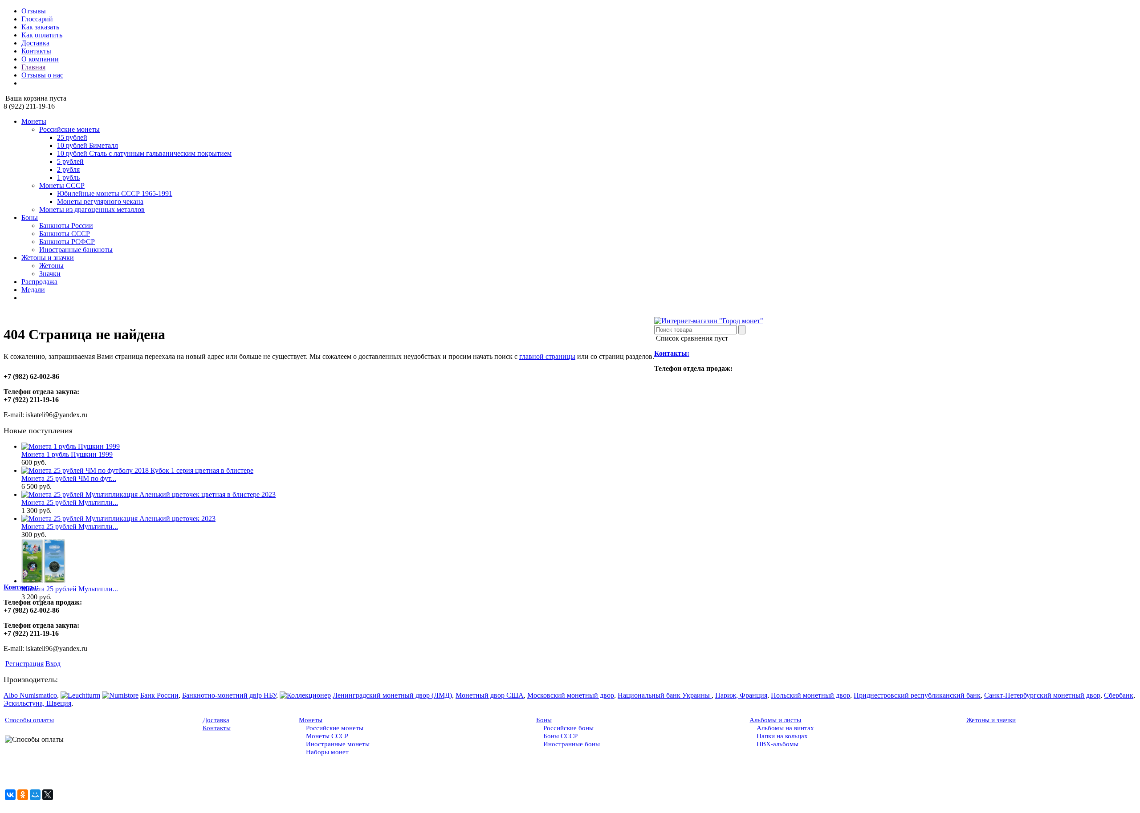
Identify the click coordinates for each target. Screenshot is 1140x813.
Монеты (33, 121)
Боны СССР (560, 736)
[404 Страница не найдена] (708, 321)
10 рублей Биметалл (87, 145)
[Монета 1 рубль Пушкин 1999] (70, 446)
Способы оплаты (29, 720)
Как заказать (40, 27)
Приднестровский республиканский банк (917, 695)
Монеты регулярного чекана (100, 201)
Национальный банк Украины (665, 695)
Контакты (36, 51)
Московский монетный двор (570, 695)
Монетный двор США (490, 695)
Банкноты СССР (64, 233)
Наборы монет (327, 752)
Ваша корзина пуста (35, 98)
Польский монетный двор (810, 695)
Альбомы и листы (775, 720)
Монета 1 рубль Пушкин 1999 (67, 454)
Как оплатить (41, 35)
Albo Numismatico (30, 695)
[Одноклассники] (22, 794)
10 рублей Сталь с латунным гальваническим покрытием (144, 153)
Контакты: (671, 353)
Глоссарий (37, 19)
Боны (29, 217)
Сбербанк (1118, 695)
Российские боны (568, 728)
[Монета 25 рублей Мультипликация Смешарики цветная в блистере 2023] (43, 581)
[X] (47, 794)
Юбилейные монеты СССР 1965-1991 (114, 193)
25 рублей (72, 137)
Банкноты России (66, 225)
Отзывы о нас (42, 75)
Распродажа (39, 281)
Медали (33, 289)
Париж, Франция (741, 695)
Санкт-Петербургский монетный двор (1042, 695)
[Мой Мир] (35, 794)
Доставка (35, 43)
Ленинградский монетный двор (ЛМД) (392, 695)
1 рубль (68, 177)
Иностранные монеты (338, 744)
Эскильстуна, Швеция (37, 703)
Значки (50, 273)
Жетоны (51, 265)
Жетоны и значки (47, 257)
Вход (53, 663)
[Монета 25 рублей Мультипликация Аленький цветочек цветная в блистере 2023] (148, 494)
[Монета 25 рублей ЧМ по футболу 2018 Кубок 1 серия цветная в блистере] (137, 470)
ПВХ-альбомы (777, 744)
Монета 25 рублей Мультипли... (69, 502)
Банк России (159, 695)
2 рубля (68, 169)
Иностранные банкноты (76, 249)
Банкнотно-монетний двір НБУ (229, 695)
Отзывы (33, 11)
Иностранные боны (571, 744)
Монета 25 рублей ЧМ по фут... (68, 478)
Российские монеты (69, 129)
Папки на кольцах (782, 736)
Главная (33, 67)
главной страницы (547, 356)
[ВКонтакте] (10, 794)
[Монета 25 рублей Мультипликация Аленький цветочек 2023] (118, 518)
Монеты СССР (62, 185)
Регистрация (24, 663)
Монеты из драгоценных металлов (92, 209)
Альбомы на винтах (785, 728)
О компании (40, 59)
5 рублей (70, 161)
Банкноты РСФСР (67, 241)
